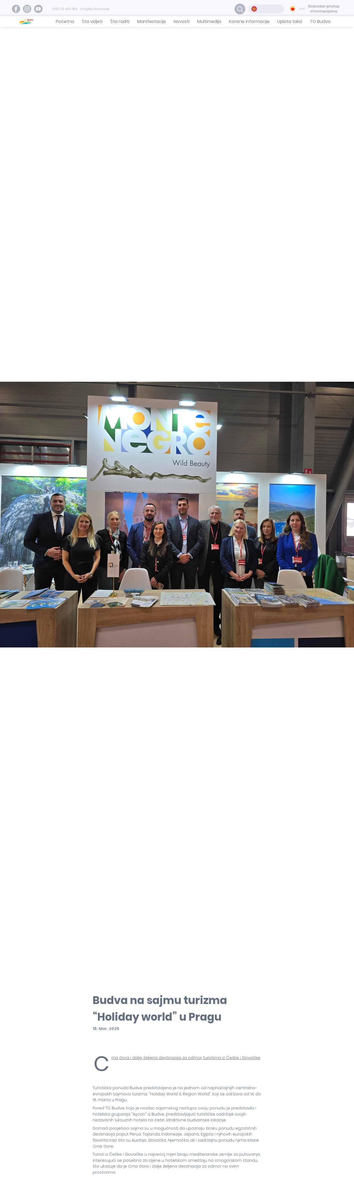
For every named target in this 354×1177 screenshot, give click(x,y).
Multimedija (209, 21)
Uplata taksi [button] (289, 21)
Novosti (181, 21)
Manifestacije (151, 21)
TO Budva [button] (320, 21)
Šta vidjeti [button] (92, 21)
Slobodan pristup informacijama (324, 9)
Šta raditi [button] (119, 21)
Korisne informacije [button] (249, 21)
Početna (65, 21)
